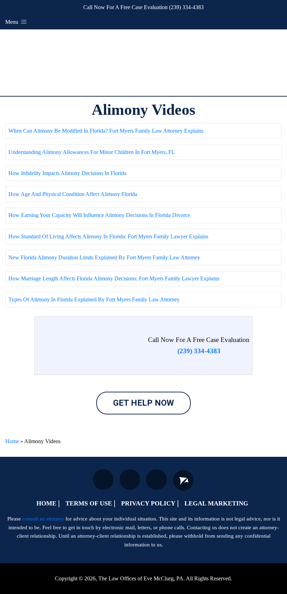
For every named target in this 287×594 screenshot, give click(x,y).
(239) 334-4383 (186, 7)
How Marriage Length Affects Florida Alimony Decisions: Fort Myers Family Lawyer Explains (113, 278)
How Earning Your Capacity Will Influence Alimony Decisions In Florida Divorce (99, 215)
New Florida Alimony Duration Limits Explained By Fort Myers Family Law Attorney (104, 257)
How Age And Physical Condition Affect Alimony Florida (72, 194)
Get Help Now (143, 403)
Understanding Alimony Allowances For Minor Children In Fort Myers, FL (91, 152)
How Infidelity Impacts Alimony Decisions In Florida (67, 173)
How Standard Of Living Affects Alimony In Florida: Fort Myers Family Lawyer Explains (108, 236)
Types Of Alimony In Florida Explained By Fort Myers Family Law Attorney (94, 299)
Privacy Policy (148, 503)
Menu (12, 22)
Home (12, 441)
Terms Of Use (88, 503)
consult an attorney (43, 519)
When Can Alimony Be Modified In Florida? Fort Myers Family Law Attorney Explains (105, 131)
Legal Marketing (216, 503)
